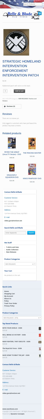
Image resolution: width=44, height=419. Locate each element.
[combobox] (20, 263)
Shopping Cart (9, 294)
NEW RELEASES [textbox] (19, 264)
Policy (6, 301)
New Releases (11, 252)
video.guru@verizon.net (13, 221)
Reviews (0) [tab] (10, 106)
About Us (7, 299)
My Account (8, 296)
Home (6, 291)
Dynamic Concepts (17, 414)
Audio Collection (12, 250)
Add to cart (19, 91)
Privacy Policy (9, 306)
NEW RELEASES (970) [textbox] (21, 318)
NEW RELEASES (23, 99)
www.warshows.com (10, 409)
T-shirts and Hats (12, 247)
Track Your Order (10, 303)
